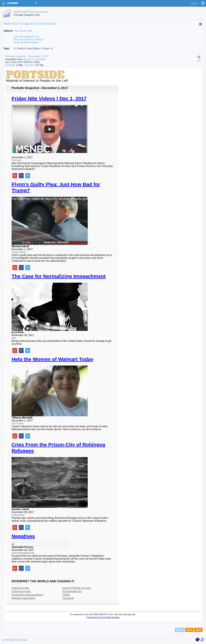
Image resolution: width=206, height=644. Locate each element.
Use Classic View (23, 30)
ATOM (179, 629)
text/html (29, 65)
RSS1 (189, 629)
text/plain (10, 65)
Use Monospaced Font (26, 36)
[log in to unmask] (34, 59)
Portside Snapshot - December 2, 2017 (27, 56)
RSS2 (198, 629)
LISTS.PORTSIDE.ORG (14, 640)
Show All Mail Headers (26, 42)
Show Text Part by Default (28, 39)
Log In (194, 3)
